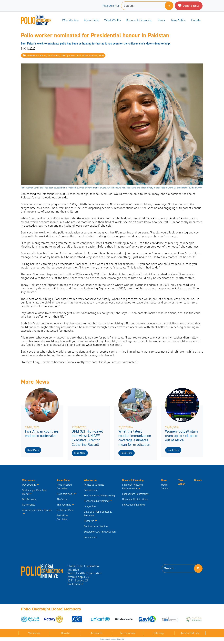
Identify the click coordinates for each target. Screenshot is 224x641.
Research (89, 521)
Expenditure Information (135, 494)
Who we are (70, 20)
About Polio (91, 20)
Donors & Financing (139, 20)
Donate (196, 20)
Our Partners (29, 499)
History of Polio (65, 510)
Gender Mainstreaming (96, 501)
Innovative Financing (133, 504)
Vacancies (34, 633)
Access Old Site (190, 633)
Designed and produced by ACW (112, 639)
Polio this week (65, 494)
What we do (112, 20)
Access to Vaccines (94, 484)
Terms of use (128, 633)
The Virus (62, 499)
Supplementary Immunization (100, 531)
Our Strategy (29, 484)
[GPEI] (42, 571)
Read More (33, 450)
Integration (90, 506)
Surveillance (90, 537)
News (161, 20)
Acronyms (96, 633)
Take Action (178, 20)
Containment (91, 490)
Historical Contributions (135, 499)
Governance (28, 504)
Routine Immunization (96, 526)
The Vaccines (64, 504)
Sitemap (159, 633)
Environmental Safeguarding (99, 495)
